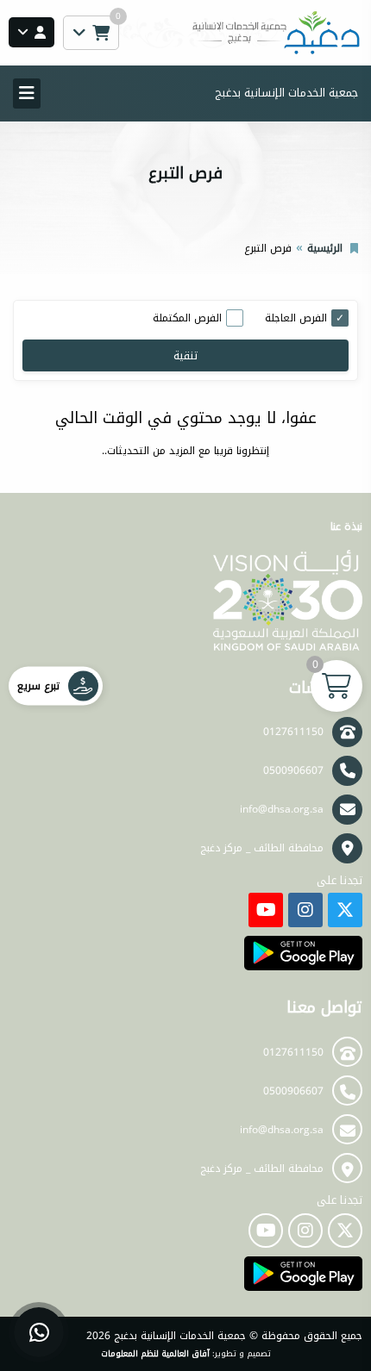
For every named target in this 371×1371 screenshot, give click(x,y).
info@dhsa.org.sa (282, 809)
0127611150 (293, 731)
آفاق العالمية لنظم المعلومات (155, 1354)
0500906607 (293, 770)
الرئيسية (325, 248)
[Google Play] (303, 953)
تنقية (185, 355)
